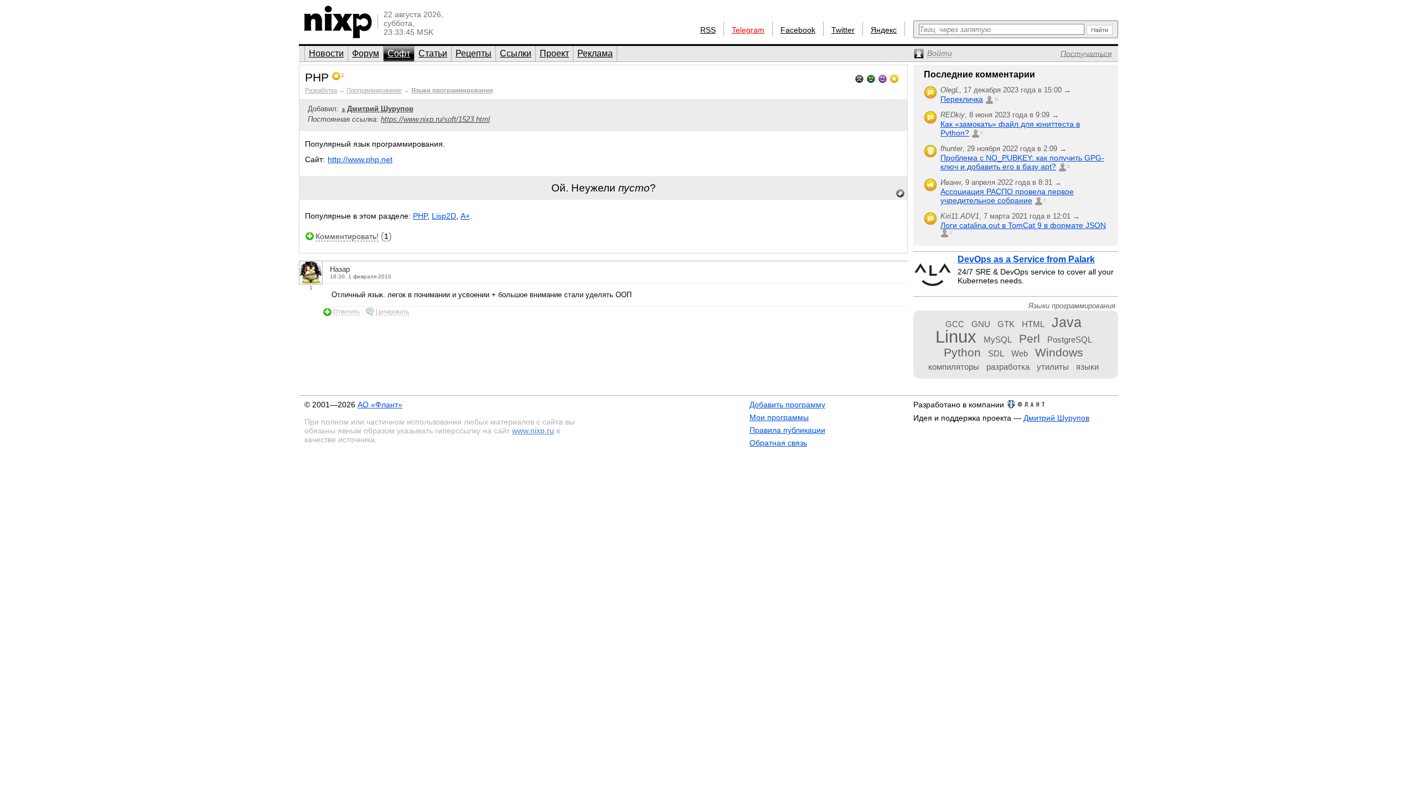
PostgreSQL (1069, 339)
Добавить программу (787, 404)
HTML (1033, 324)
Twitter (843, 29)
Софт (398, 53)
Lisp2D (444, 215)
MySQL (998, 339)
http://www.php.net (360, 159)
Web (1019, 353)
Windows (1059, 352)
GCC (954, 324)
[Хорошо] (882, 78)
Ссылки (515, 53)
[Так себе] (871, 78)
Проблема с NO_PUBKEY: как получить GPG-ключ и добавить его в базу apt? (1022, 162)
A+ (465, 215)
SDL (996, 353)
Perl (1029, 338)
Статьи (432, 53)
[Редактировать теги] (900, 193)
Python (962, 352)
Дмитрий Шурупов (1056, 417)
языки (1087, 366)
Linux (955, 336)
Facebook (797, 29)
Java (1067, 322)
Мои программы (779, 417)
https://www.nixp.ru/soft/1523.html (435, 119)
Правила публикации (787, 430)
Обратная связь (778, 442)
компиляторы (953, 366)
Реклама (595, 53)
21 (996, 99)
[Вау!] (894, 78)
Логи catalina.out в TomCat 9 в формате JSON (1023, 225)
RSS (708, 29)
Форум (365, 53)
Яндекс (884, 29)
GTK (1006, 324)
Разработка (321, 90)
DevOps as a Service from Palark (1026, 259)
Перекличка (961, 99)
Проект (554, 53)
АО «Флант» (380, 404)
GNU (980, 324)
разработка (1008, 366)
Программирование (374, 90)
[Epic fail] (859, 78)
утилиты (1053, 366)
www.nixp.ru (533, 430)
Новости (326, 53)
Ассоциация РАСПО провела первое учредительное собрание (1007, 196)
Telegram (748, 29)
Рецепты (474, 53)
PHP (420, 215)
